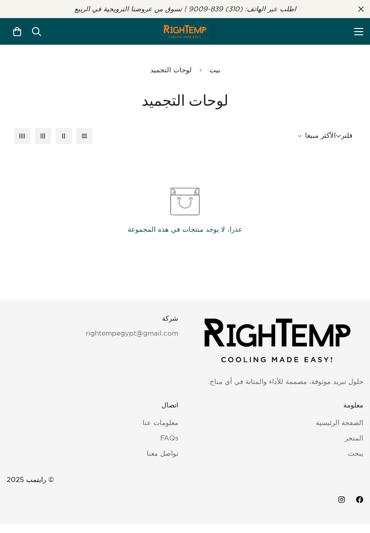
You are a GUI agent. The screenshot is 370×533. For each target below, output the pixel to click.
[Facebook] (359, 499)
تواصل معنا (162, 453)
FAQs (169, 438)
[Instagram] (341, 499)
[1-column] (84, 136)
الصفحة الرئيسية (339, 422)
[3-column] (43, 136)
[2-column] (64, 136)
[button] (17, 31)
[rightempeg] (185, 31)
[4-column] (22, 136)
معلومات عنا (160, 422)
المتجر (354, 438)
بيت (214, 70)
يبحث (355, 453)
